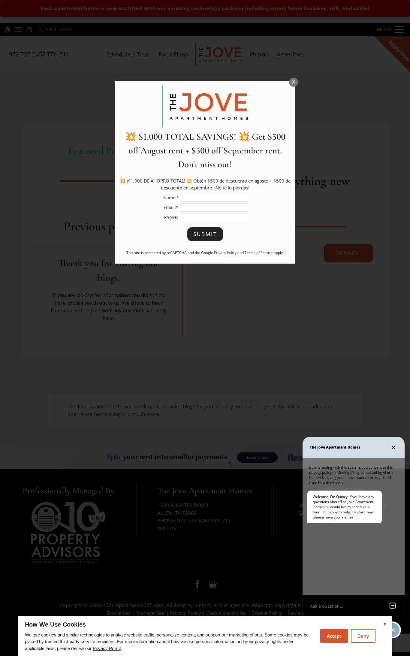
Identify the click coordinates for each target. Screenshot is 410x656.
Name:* (171, 198)
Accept (334, 636)
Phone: (171, 217)
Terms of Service (259, 252)
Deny (363, 636)
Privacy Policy (107, 648)
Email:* (171, 207)
